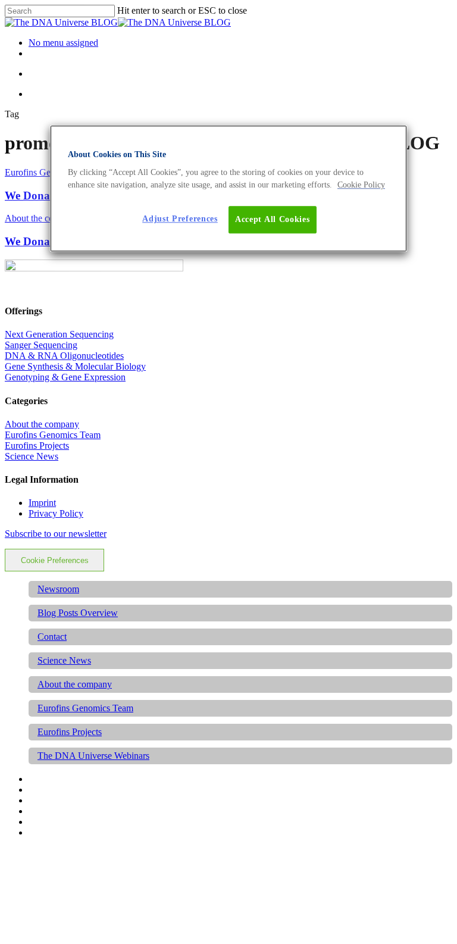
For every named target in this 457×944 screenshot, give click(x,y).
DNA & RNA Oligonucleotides (64, 356)
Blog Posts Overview (77, 613)
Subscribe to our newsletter (56, 534)
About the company (42, 218)
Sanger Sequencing (41, 345)
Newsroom (58, 589)
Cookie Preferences (55, 560)
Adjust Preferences (180, 219)
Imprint (42, 503)
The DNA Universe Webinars (93, 756)
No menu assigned (63, 42)
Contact (52, 637)
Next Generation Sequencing (59, 334)
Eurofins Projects (37, 445)
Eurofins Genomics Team (53, 435)
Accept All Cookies (272, 219)
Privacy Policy (56, 513)
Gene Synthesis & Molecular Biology (75, 366)
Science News (31, 456)
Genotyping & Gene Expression (65, 377)
